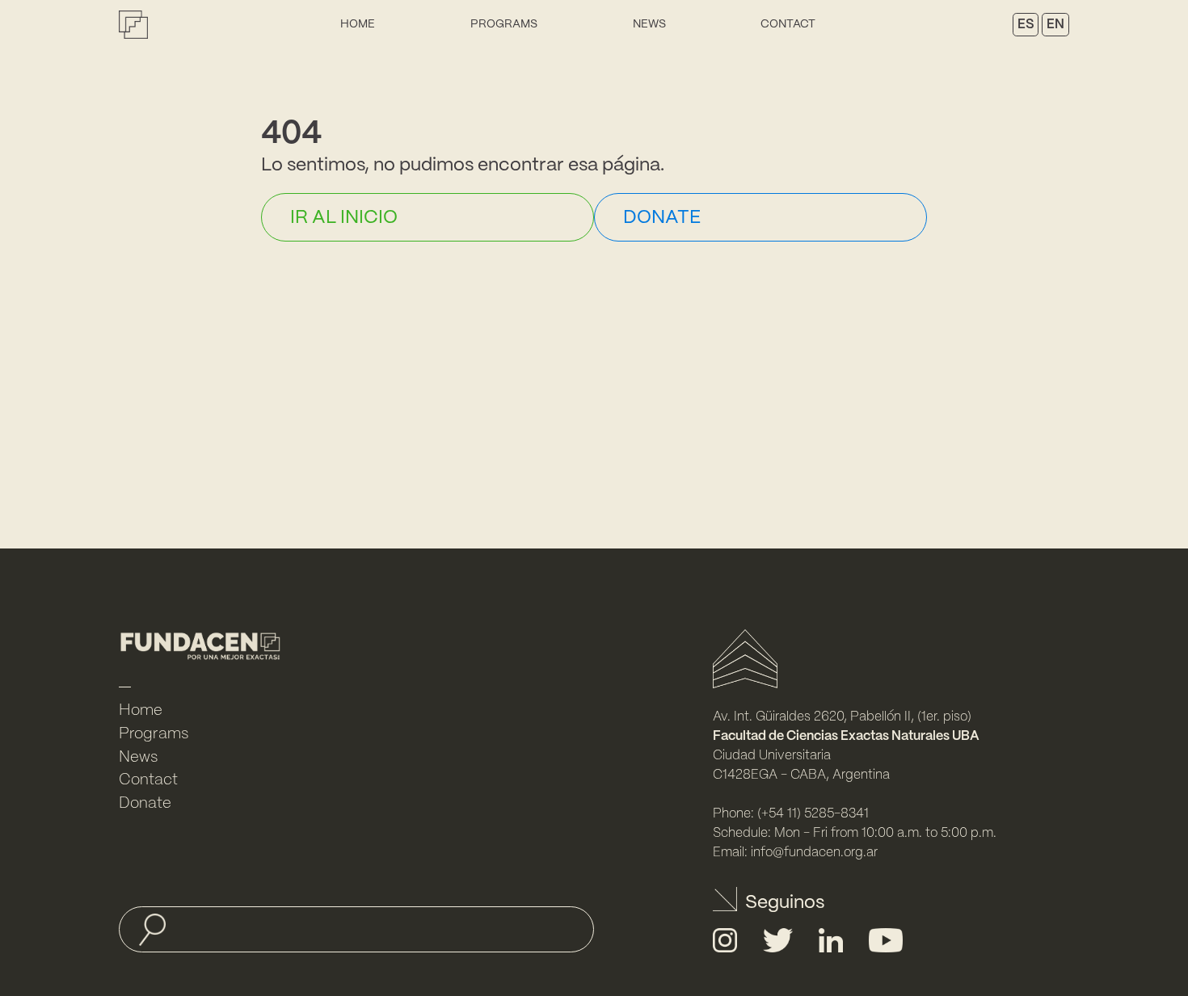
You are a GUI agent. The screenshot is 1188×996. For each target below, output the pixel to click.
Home (357, 24)
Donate (145, 803)
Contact (787, 24)
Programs (503, 24)
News (649, 24)
